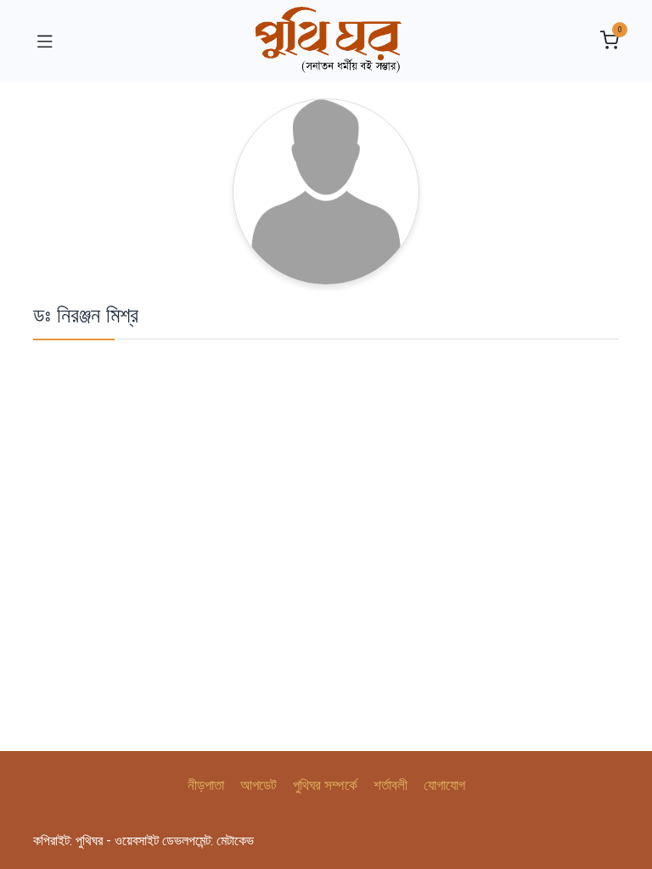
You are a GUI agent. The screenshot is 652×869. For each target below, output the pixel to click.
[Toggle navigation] (45, 41)
